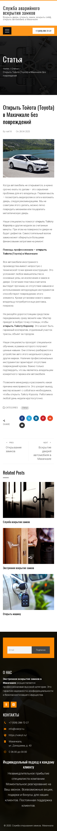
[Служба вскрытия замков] (28, 499)
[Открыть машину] (28, 591)
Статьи (25, 408)
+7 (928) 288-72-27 (43, 30)
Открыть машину (12, 614)
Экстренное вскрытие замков (18, 568)
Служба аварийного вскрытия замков (21, 10)
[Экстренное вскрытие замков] (28, 545)
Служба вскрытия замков (16, 522)
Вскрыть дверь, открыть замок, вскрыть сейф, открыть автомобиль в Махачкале (27, 18)
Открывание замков (14, 447)
